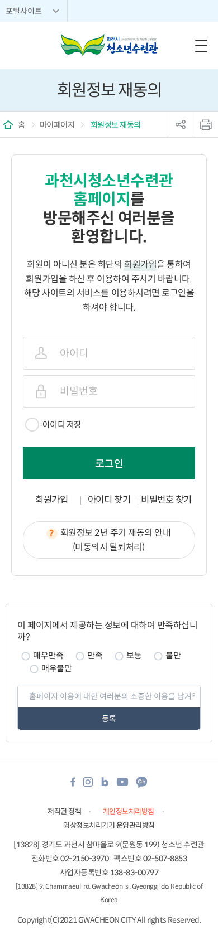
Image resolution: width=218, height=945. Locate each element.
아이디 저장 (62, 424)
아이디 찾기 (109, 500)
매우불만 (56, 668)
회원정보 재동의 (115, 125)
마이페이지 (57, 125)
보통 (133, 655)
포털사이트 (24, 11)
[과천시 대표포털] (109, 44)
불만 (173, 655)
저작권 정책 (64, 811)
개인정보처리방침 (128, 811)
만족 (94, 655)
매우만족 (48, 655)
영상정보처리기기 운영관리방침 (109, 825)
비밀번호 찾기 (166, 500)
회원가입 (51, 500)
